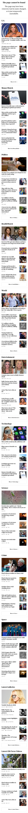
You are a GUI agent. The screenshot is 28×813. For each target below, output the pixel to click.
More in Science (13, 549)
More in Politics (13, 217)
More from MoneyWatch (13, 148)
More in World (13, 351)
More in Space (13, 681)
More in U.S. (13, 82)
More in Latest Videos (13, 809)
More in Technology (13, 481)
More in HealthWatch (14, 284)
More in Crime (13, 613)
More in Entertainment (13, 417)
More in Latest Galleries (13, 745)
